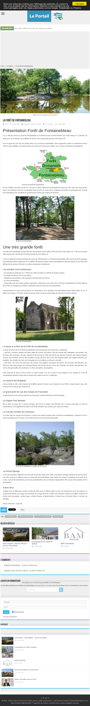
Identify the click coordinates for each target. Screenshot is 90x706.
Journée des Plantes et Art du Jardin (26, 670)
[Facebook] (41, 698)
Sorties (32, 124)
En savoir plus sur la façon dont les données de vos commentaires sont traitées (61, 585)
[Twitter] (44, 698)
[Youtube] (46, 698)
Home (2, 66)
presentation (58, 516)
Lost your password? (10, 617)
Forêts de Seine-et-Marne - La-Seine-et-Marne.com (28, 570)
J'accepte (79, 3)
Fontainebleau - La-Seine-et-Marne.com (24, 565)
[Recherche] (61, 590)
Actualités (10, 66)
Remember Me (19, 612)
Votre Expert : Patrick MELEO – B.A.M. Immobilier (15, 544)
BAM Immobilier (67, 543)
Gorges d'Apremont (25, 516)
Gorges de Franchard (43, 516)
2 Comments (49, 124)
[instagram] (48, 698)
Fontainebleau (11, 516)
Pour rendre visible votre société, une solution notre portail (33, 28)
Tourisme (38, 124)
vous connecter (35, 582)
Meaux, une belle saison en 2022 (25, 679)
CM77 (6, 124)
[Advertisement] (45, 47)
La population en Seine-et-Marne (26, 647)
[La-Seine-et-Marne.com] (45, 16)
